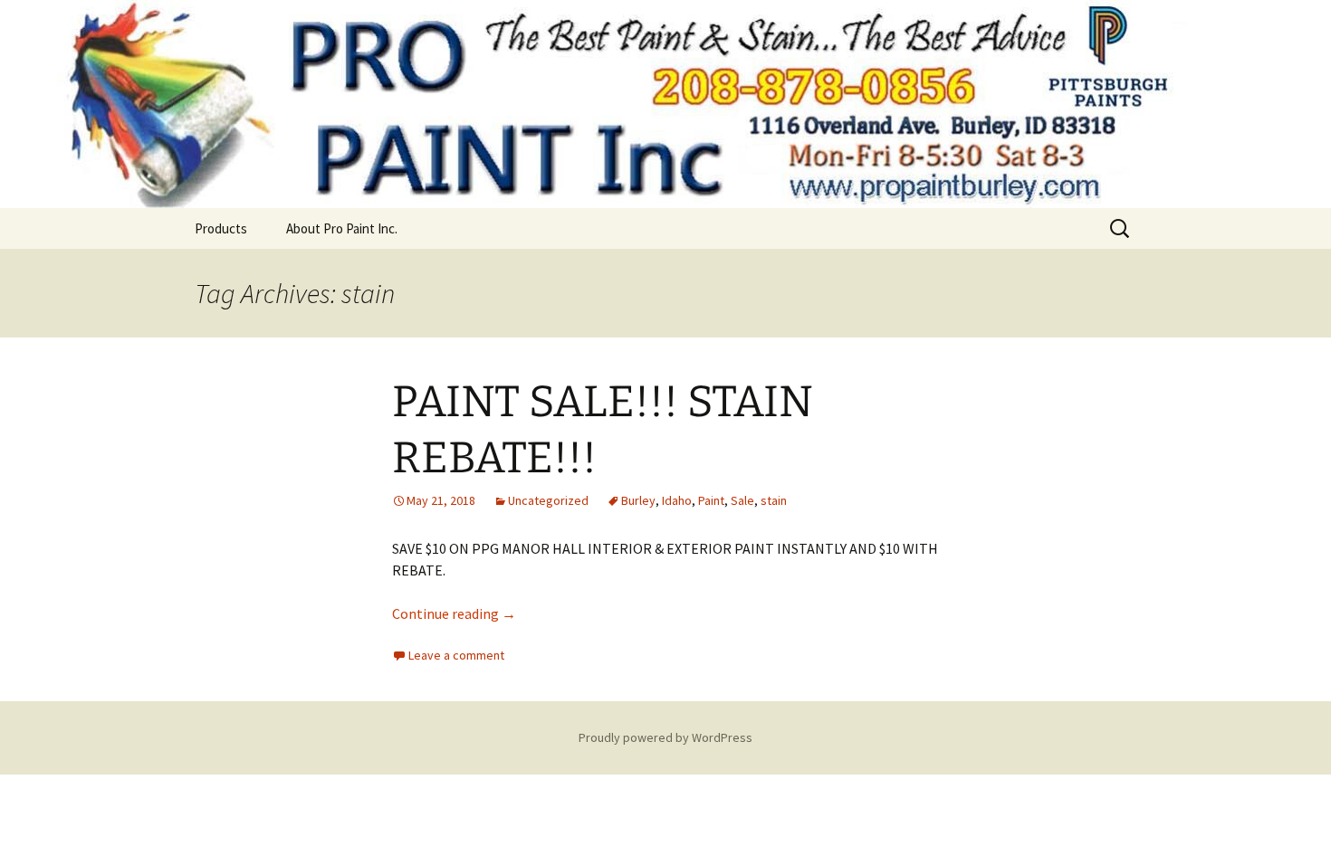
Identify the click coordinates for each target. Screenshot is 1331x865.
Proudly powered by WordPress (665, 737)
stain (774, 500)
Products (221, 228)
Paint (711, 500)
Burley (638, 500)
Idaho (677, 500)
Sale (742, 500)
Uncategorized (548, 500)
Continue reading (454, 613)
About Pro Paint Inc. (341, 228)
